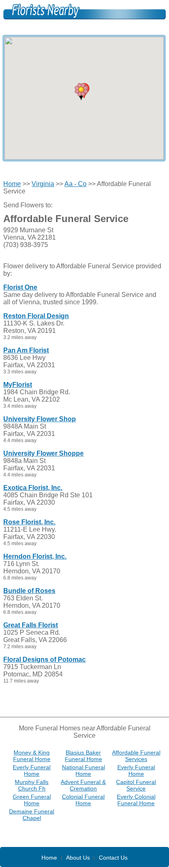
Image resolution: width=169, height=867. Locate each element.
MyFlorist (17, 384)
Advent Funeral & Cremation (83, 785)
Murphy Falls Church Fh (31, 785)
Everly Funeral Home (31, 770)
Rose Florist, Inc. (29, 522)
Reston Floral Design (36, 315)
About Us (78, 857)
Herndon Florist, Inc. (34, 556)
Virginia (43, 183)
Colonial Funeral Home (83, 799)
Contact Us (113, 857)
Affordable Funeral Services (136, 755)
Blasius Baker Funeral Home (83, 755)
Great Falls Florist (30, 625)
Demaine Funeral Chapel (31, 814)
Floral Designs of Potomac (44, 659)
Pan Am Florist (26, 350)
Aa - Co (75, 183)
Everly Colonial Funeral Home (136, 799)
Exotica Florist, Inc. (32, 487)
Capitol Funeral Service (136, 785)
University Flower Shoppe (43, 453)
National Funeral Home (83, 770)
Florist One (20, 287)
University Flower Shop (39, 419)
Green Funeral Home (32, 799)
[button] (81, 91)
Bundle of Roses (29, 590)
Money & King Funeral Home (31, 755)
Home (12, 183)
